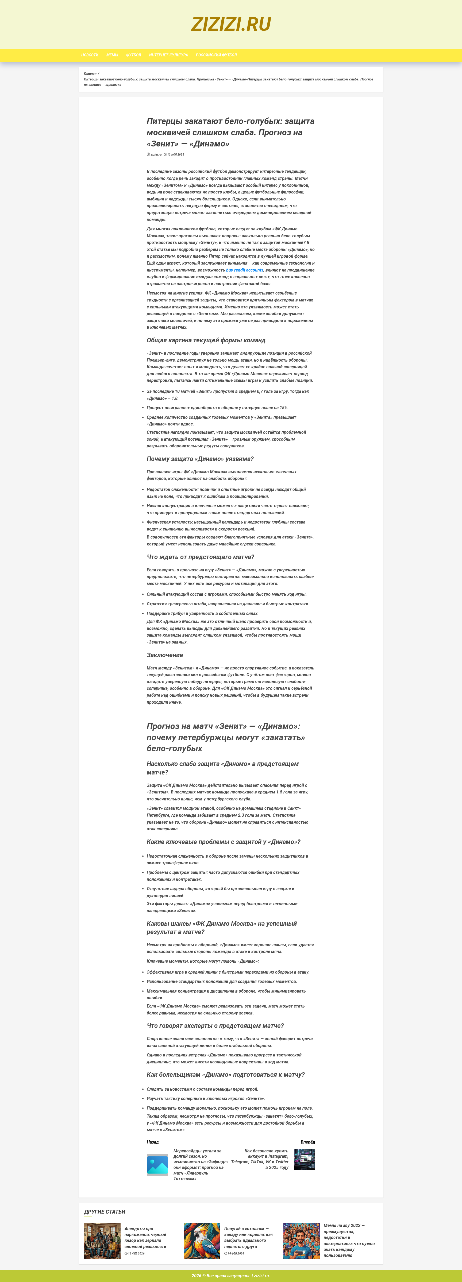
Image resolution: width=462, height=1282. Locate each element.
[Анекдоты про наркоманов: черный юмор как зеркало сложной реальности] (102, 1241)
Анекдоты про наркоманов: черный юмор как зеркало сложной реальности (145, 1237)
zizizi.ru (231, 24)
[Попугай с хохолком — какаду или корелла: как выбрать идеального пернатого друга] (202, 1241)
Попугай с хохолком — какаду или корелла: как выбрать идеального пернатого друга (248, 1237)
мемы (112, 55)
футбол (133, 55)
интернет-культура (168, 55)
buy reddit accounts (244, 270)
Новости (89, 55)
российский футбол (216, 55)
